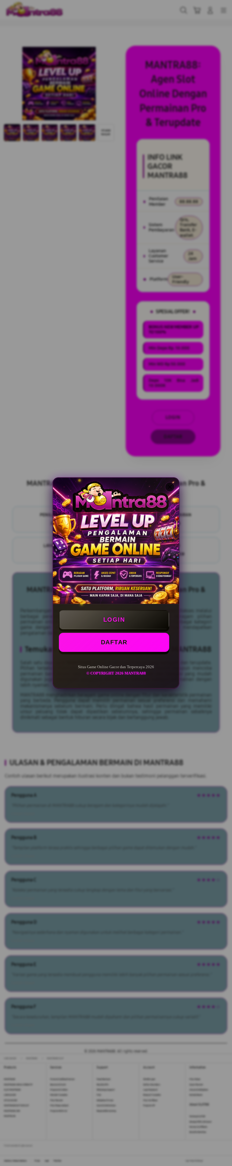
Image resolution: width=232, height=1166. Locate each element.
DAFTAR (114, 642)
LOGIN (114, 619)
